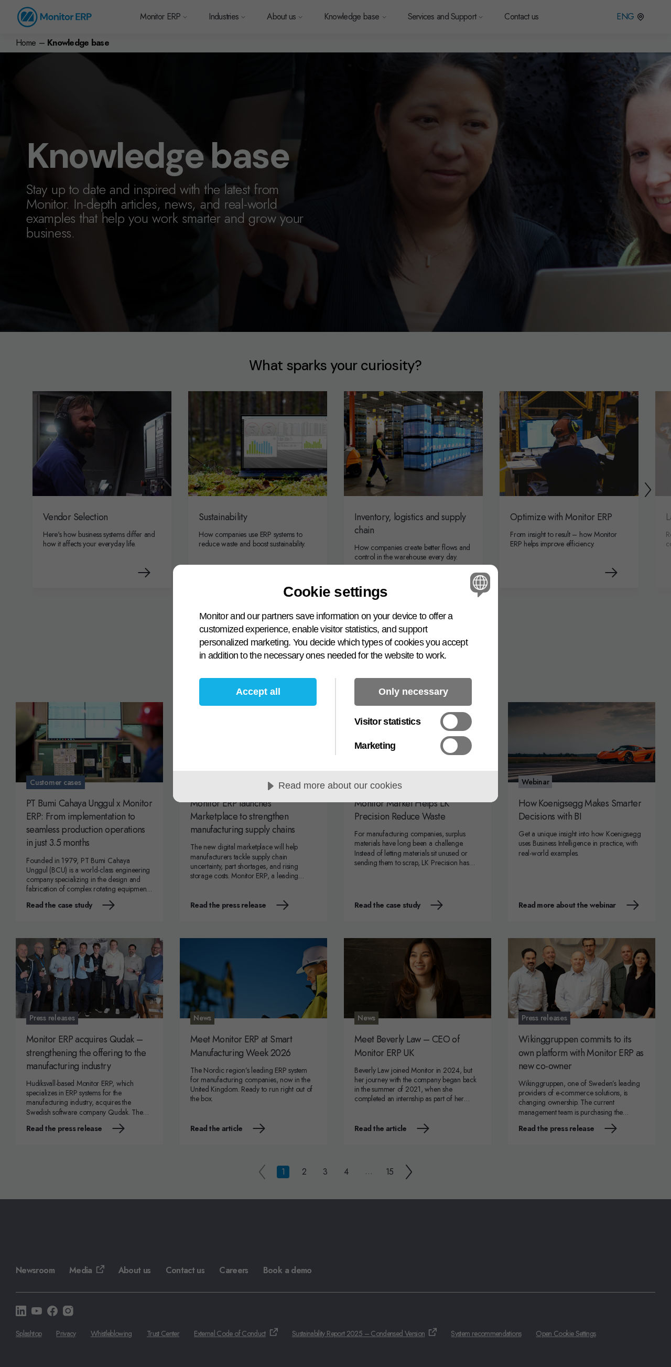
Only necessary (413, 691)
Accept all (258, 691)
